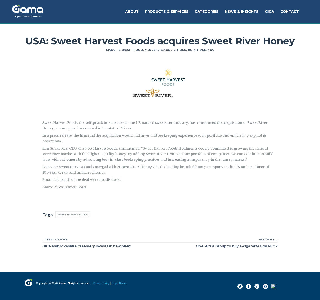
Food (138, 50)
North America (201, 50)
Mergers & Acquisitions (165, 50)
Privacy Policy (101, 283)
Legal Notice (119, 283)
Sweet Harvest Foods (73, 214)
